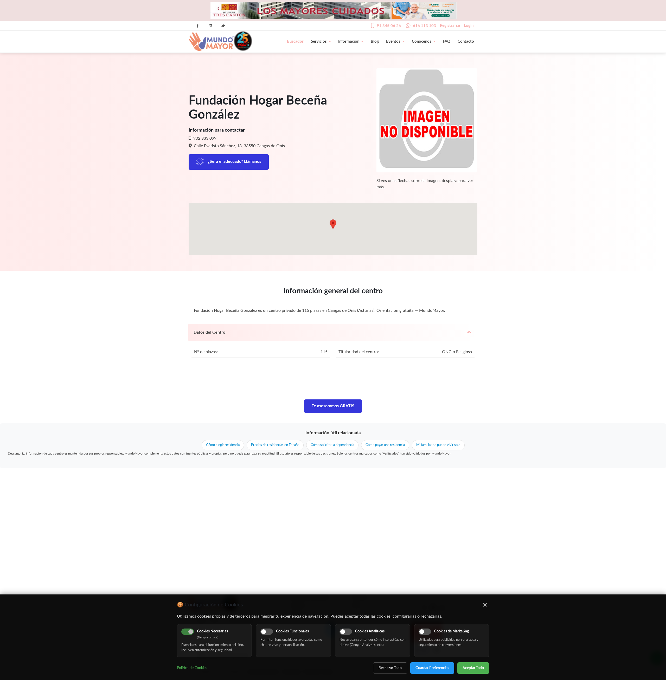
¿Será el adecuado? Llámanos (234, 161)
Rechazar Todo (390, 668)
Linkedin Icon (210, 26)
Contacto (466, 41)
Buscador (295, 41)
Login (468, 26)
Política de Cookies (192, 668)
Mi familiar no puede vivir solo (438, 445)
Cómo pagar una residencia (385, 445)
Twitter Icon (223, 26)
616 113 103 (424, 26)
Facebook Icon (198, 26)
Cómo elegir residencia (223, 445)
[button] (333, 224)
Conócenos (421, 41)
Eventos (393, 41)
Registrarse (450, 26)
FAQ (446, 41)
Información (348, 41)
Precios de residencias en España (275, 445)
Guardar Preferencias (432, 668)
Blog (375, 41)
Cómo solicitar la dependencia (332, 445)
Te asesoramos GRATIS (333, 406)
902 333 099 (204, 138)
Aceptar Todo (473, 668)
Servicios (319, 41)
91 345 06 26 (389, 26)
